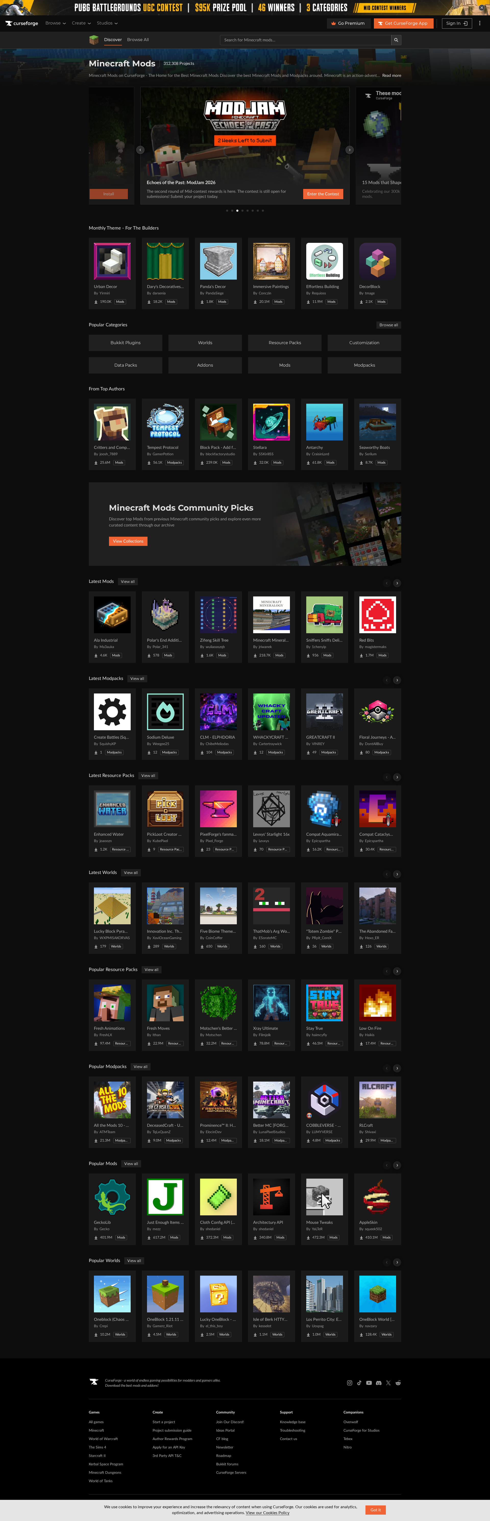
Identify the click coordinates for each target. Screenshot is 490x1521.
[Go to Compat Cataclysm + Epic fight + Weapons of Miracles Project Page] (377, 821)
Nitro (348, 1447)
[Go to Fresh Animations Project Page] (112, 1015)
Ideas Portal (225, 1430)
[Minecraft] (94, 40)
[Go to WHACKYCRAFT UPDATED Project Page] (271, 724)
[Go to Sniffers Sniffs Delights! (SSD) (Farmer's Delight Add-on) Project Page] (324, 627)
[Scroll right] (397, 583)
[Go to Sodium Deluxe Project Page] (165, 724)
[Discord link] (379, 1383)
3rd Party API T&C (167, 1456)
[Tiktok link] (359, 1383)
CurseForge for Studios (361, 1430)
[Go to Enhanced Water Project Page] (112, 821)
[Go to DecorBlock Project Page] (377, 273)
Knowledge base (292, 1422)
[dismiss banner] (482, 8)
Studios (105, 23)
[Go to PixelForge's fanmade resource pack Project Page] (218, 821)
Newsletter (224, 1447)
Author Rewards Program (172, 1439)
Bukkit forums (227, 1464)
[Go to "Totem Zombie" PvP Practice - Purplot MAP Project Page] (324, 918)
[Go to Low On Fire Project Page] (377, 1015)
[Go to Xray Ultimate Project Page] (271, 1015)
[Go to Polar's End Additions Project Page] (165, 627)
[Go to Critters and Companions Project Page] (112, 434)
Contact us (288, 1439)
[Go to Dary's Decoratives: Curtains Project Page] (165, 273)
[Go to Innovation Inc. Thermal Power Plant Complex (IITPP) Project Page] (165, 918)
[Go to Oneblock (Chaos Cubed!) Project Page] (112, 1306)
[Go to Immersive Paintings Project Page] (271, 273)
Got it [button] (376, 1510)
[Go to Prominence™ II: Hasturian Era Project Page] (218, 1112)
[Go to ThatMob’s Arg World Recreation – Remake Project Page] (271, 918)
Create (79, 23)
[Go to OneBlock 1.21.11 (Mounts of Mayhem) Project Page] (165, 1306)
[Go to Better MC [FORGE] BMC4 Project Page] (271, 1112)
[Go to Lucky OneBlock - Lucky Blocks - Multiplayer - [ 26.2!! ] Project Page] (218, 1306)
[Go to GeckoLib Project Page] (112, 1209)
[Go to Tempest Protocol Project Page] (165, 434)
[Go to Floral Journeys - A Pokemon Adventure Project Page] (377, 724)
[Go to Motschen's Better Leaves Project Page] (218, 1015)
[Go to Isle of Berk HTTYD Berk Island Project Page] (271, 1306)
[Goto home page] (22, 23)
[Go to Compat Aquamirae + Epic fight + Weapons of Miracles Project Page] (324, 821)
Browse (53, 23)
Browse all (388, 325)
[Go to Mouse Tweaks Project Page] (324, 1209)
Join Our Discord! (230, 1422)
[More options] (480, 23)
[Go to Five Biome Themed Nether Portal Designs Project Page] (218, 918)
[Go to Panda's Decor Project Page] (218, 273)
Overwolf (351, 1422)
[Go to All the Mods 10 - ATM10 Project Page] (112, 1112)
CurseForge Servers (231, 1473)
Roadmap (223, 1456)
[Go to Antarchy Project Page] (324, 434)
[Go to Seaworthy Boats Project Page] (377, 434)
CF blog (222, 1439)
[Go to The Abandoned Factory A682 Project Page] (377, 918)
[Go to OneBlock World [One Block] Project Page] (377, 1306)
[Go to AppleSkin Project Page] (377, 1209)
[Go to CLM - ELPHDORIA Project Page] (218, 724)
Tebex (348, 1439)
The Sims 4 (97, 1447)
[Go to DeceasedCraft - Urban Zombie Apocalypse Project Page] (165, 1112)
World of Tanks (101, 1481)
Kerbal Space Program (106, 1464)
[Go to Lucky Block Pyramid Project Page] (112, 918)
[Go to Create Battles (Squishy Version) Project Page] (112, 724)
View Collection (310, 194)
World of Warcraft (103, 1439)
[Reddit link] (398, 1383)
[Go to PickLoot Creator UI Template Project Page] (165, 821)
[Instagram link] (350, 1383)
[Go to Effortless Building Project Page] (324, 273)
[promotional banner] (245, 7)
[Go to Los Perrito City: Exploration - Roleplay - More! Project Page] (324, 1306)
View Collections (128, 541)
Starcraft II (97, 1456)
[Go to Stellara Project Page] (271, 434)
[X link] (388, 1383)
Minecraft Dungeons (105, 1473)
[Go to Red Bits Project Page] (377, 627)
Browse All (138, 39)
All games (96, 1422)
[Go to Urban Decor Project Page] (112, 273)
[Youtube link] (369, 1383)
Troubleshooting (292, 1430)
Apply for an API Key (169, 1447)
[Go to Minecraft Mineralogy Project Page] (271, 627)
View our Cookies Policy (267, 1513)
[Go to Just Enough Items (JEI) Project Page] (165, 1209)
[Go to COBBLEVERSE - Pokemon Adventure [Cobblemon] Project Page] (324, 1112)
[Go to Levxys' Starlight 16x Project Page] (271, 821)
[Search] (396, 40)
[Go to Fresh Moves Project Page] (165, 1015)
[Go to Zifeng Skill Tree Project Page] (218, 627)
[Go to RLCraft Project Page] (377, 1112)
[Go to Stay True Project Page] (324, 1015)
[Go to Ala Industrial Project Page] (112, 627)
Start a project (164, 1422)
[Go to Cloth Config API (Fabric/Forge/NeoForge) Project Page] (218, 1209)
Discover (113, 39)
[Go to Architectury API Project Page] (271, 1209)
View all (128, 581)
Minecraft (96, 1430)
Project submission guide (172, 1430)
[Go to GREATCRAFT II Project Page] (324, 724)
